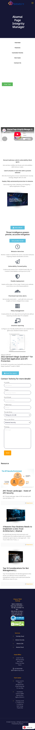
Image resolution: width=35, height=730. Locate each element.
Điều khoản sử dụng (16, 611)
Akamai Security (19, 640)
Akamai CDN (20, 643)
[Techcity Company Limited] (17, 2)
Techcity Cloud (20, 636)
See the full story (7, 122)
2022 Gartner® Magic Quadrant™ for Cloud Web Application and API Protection (17, 358)
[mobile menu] (32, 2)
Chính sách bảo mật (16, 613)
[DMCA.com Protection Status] (17, 625)
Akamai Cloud (20, 647)
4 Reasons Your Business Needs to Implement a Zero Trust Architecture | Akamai (17, 528)
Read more (30, 503)
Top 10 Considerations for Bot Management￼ (16, 569)
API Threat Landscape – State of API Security (17, 492)
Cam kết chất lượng (16, 615)
